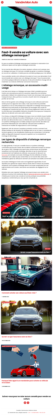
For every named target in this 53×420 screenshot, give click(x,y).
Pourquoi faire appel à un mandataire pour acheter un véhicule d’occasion (25, 382)
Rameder (4, 155)
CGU (29, 412)
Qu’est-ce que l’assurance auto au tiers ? (17, 337)
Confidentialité (35, 412)
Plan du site (42, 412)
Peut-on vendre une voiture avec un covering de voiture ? (23, 216)
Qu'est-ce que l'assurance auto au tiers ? (35, 252)
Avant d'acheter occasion (9, 258)
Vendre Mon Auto (26, 2)
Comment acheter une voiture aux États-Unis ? (19, 293)
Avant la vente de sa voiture (9, 47)
